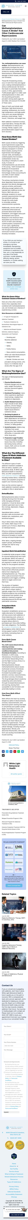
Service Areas (14, 1171)
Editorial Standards (14, 1192)
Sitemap (14, 1197)
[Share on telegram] (22, 751)
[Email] (3, 755)
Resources (18, 19)
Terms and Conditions (11, 1108)
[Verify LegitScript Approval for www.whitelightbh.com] (14, 1156)
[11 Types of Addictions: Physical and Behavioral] (14, 961)
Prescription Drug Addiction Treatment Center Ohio (13, 814)
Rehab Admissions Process (14, 1177)
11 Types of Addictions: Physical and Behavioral (12, 975)
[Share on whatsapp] (18, 751)
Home (14, 1163)
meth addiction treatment (10, 476)
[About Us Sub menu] (17, 1166)
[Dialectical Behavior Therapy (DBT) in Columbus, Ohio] (14, 905)
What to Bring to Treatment (14, 1174)
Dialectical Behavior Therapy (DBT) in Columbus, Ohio (13, 919)
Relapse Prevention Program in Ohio (12, 818)
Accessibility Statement (14, 1194)
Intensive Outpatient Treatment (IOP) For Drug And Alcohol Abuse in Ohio (13, 828)
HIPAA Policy (14, 1189)
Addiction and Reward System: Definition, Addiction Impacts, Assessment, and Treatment (11, 332)
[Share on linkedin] (11, 751)
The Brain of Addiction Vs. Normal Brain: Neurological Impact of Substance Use (12, 324)
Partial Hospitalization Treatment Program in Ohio (14, 833)
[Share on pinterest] (14, 751)
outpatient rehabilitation (11, 627)
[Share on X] (7, 751)
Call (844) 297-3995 (17, 1214)
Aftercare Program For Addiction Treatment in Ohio (11, 823)
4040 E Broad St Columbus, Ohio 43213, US (15, 1133)
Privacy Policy (14, 1106)
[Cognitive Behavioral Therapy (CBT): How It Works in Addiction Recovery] (14, 932)
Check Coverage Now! (14, 885)
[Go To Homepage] (11, 6)
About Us (13, 1166)
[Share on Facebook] (3, 751)
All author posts (16, 774)
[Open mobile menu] (25, 6)
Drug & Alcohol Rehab (8, 19)
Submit (6, 1112)
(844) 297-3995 (21, 1)
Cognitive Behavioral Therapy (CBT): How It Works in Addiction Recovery (12, 946)
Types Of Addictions (14, 1182)
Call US (6, 12)
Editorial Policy (14, 745)
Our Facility (14, 1169)
